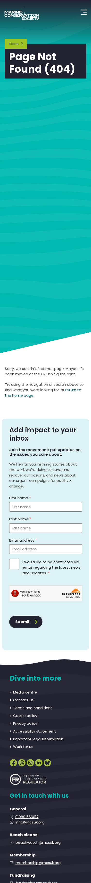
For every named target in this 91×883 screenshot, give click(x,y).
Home (14, 43)
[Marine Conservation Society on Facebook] (13, 761)
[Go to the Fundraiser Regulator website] (28, 779)
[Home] (21, 12)
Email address (23, 540)
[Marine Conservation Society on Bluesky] (47, 761)
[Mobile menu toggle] (84, 12)
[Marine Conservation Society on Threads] (21, 761)
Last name (20, 519)
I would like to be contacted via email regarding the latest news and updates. (52, 567)
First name (20, 497)
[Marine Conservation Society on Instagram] (30, 761)
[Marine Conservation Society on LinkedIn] (38, 761)
